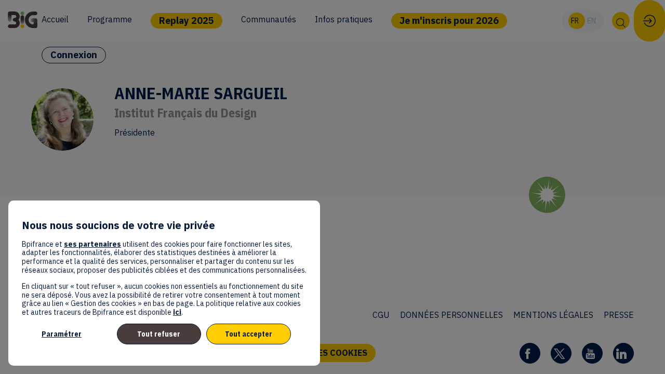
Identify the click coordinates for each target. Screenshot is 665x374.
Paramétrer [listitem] (62, 334)
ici (177, 312)
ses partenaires (92, 244)
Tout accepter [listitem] (248, 334)
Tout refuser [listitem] (158, 334)
